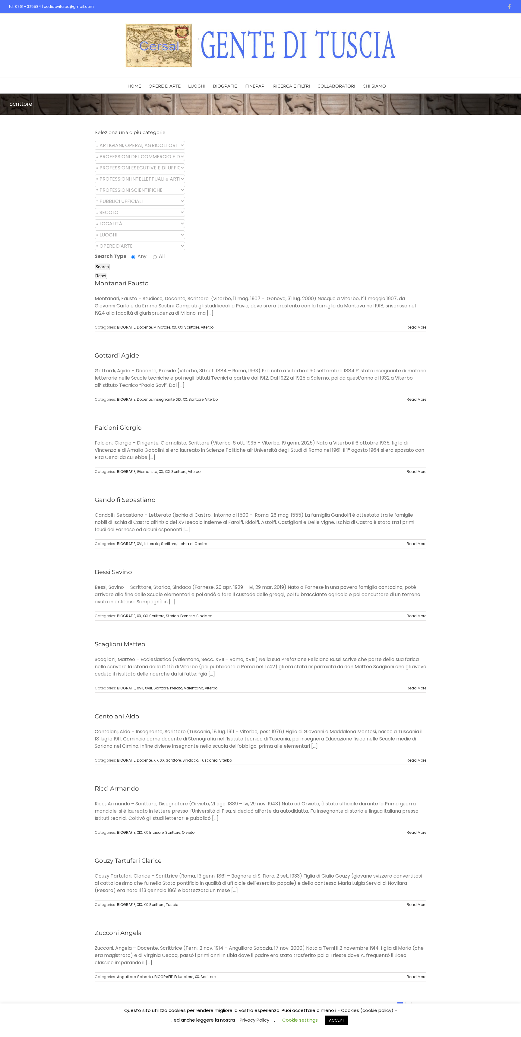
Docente (144, 327)
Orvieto (188, 832)
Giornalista (147, 471)
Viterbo (207, 327)
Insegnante (164, 399)
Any (141, 256)
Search (102, 266)
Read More (416, 327)
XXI (180, 327)
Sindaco (204, 615)
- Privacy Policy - (255, 1020)
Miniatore (161, 327)
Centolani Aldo (117, 716)
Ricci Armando (117, 788)
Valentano (193, 688)
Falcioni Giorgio (118, 427)
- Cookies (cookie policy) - (367, 1010)
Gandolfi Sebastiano (125, 499)
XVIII (148, 688)
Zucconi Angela (118, 932)
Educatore (183, 976)
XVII (140, 688)
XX (174, 327)
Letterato (151, 543)
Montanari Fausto (122, 283)
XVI (139, 543)
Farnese (187, 615)
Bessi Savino (113, 572)
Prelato (176, 688)
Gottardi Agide (117, 355)
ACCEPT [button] (336, 1020)
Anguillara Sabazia (135, 976)
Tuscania (209, 760)
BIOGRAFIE (126, 327)
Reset (100, 275)
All (161, 256)
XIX (178, 399)
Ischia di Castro (192, 543)
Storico (172, 615)
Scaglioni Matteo (120, 644)
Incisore (156, 832)
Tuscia (172, 904)
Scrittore (191, 327)
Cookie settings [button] (300, 1020)
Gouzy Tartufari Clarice (128, 860)
